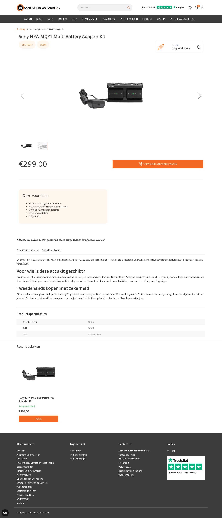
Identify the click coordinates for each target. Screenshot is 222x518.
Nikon (39, 18)
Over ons (21, 450)
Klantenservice (24, 474)
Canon (28, 18)
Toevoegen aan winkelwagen (160, 164)
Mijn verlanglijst (77, 458)
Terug (22, 29)
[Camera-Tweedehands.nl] (44, 7)
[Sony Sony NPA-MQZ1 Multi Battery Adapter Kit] (38, 373)
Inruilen (20, 503)
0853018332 (125, 466)
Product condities (25, 495)
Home (29, 29)
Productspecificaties (51, 250)
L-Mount (147, 18)
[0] (195, 8)
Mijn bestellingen (78, 454)
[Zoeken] (128, 8)
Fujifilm (62, 18)
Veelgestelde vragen (26, 490)
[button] (200, 95)
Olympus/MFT (89, 18)
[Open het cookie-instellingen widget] (5, 512)
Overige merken (129, 18)
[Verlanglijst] (190, 7)
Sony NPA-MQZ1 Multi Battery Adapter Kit (37, 399)
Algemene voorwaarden (28, 454)
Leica (74, 18)
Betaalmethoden (25, 466)
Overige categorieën (182, 18)
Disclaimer (22, 458)
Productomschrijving (27, 250)
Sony (50, 18)
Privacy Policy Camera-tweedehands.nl (35, 462)
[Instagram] (173, 451)
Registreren (75, 450)
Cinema (161, 18)
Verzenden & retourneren (29, 470)
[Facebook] (168, 451)
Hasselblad (108, 18)
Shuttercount (23, 498)
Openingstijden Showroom (30, 478)
